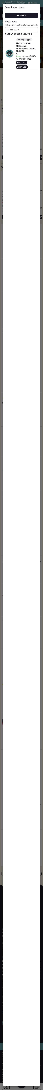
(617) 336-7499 (25, 59)
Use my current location (19, 34)
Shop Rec (21, 63)
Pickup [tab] (23, 15)
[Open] (36, 30)
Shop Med (22, 67)
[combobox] (19, 29)
